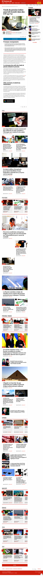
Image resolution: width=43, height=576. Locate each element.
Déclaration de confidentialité (17, 568)
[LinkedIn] (35, 568)
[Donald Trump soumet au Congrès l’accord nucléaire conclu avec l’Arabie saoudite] (5, 359)
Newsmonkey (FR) (11, 572)
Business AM (9, 31)
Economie (4, 29)
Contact (3, 568)
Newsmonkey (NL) (5, 572)
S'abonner (39, 2)
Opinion (15, 424)
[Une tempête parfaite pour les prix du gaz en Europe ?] (8, 420)
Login (38, 1)
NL (40, 1)
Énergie (4, 365)
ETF (24, 75)
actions (4, 495)
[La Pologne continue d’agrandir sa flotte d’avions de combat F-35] (8, 469)
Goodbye (15, 572)
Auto (16, 142)
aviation (4, 475)
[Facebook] (32, 568)
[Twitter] (34, 568)
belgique (26, 424)
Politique (9, 2)
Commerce (17, 246)
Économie (6, 2)
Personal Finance (17, 2)
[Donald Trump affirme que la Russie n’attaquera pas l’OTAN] (5, 408)
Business (4, 184)
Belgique (3, 2)
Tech (3, 467)
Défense (4, 289)
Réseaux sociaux (16, 534)
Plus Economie (37, 42)
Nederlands (39, 568)
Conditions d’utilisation (9, 568)
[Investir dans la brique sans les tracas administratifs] (19, 420)
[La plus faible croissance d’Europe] (30, 25)
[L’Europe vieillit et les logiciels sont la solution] (30, 35)
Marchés (13, 2)
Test (3, 553)
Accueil (3, 6)
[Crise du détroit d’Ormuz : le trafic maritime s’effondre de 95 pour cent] (8, 299)
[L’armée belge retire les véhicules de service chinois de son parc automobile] (30, 38)
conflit (4, 126)
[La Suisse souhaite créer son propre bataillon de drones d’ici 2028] (21, 390)
